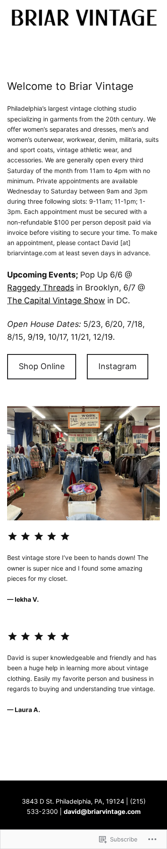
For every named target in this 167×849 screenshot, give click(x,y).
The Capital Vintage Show (56, 300)
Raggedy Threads (40, 287)
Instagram (117, 366)
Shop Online (42, 366)
